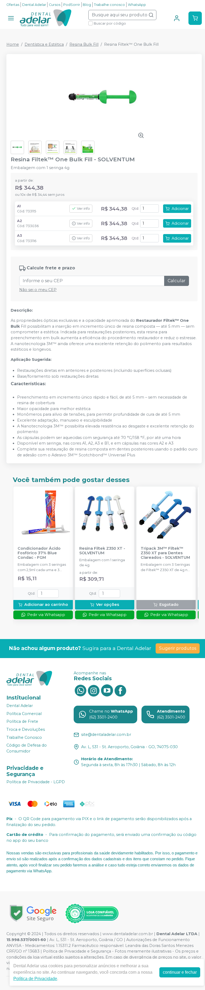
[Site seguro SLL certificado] (33, 913)
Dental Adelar (34, 5)
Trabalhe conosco (109, 5)
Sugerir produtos (177, 648)
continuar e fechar (180, 972)
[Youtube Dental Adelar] (107, 690)
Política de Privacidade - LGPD (35, 782)
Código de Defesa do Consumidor (26, 748)
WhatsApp (137, 5)
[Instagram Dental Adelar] (93, 690)
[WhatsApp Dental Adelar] (80, 690)
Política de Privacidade (35, 978)
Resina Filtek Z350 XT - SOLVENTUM (102, 550)
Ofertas (12, 5)
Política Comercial (24, 713)
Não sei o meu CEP (38, 289)
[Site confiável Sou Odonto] (92, 913)
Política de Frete (22, 721)
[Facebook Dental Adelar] (120, 690)
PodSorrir (71, 5)
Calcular (177, 280)
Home (12, 44)
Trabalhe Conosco (24, 737)
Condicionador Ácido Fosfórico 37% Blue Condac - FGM (39, 553)
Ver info (83, 209)
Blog (87, 5)
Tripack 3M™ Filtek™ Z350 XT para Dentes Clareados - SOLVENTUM (165, 553)
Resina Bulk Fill (83, 44)
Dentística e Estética (44, 44)
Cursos (54, 5)
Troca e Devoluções (25, 729)
